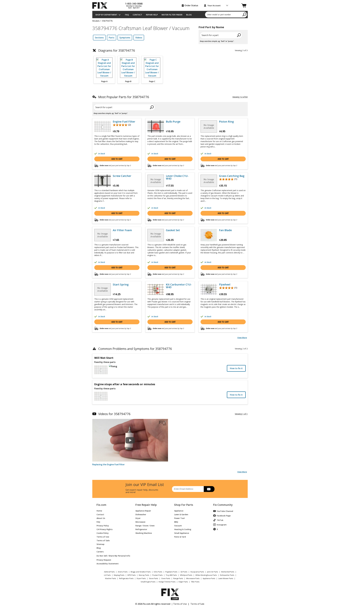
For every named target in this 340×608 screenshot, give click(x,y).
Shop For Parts (183, 505)
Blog (189, 14)
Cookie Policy (103, 533)
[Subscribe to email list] (209, 489)
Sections (99, 37)
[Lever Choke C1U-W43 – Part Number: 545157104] (155, 181)
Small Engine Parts (148, 582)
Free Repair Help (146, 505)
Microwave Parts (193, 578)
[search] (244, 14)
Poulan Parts (157, 575)
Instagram (222, 524)
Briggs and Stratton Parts (141, 572)
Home (99, 510)
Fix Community (223, 505)
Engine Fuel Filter (124, 121)
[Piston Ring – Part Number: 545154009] (209, 126)
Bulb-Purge (173, 121)
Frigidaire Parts (171, 572)
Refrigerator (141, 529)
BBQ (176, 521)
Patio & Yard (180, 536)
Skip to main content (170, 3)
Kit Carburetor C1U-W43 (179, 286)
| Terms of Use (179, 603)
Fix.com (101, 505)
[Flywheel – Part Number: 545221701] (209, 289)
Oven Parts (165, 578)
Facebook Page (224, 515)
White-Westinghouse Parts (206, 575)
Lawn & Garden (181, 514)
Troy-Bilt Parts (171, 575)
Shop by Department (106, 14)
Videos (138, 37)
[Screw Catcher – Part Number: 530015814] (102, 181)
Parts (111, 37)
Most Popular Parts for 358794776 (123, 97)
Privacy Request (104, 559)
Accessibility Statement (108, 563)
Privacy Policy (103, 525)
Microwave (140, 521)
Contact (137, 14)
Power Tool (179, 518)
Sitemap (100, 544)
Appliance (178, 510)
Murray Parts (144, 575)
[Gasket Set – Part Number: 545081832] (155, 235)
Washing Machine (143, 533)
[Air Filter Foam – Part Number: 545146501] (102, 235)
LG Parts (107, 575)
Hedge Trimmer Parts (167, 582)
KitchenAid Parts (227, 572)
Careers (100, 551)
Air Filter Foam (122, 230)
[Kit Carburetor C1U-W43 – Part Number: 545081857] (155, 289)
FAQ (127, 14)
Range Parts (178, 578)
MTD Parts (132, 575)
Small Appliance (181, 533)
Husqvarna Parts (197, 572)
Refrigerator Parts (126, 578)
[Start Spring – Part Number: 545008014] (102, 289)
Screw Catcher (122, 176)
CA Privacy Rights (104, 529)
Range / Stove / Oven (145, 525)
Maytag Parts (119, 575)
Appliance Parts (209, 578)
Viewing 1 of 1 (241, 413)
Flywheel (224, 284)
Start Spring (121, 284)
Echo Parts (158, 572)
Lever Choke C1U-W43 (177, 177)
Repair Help (152, 14)
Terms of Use (103, 536)
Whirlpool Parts (186, 575)
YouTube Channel (225, 511)
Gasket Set (173, 230)
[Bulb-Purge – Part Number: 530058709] (155, 126)
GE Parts (183, 572)
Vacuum (178, 525)
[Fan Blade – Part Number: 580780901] (209, 235)
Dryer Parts (141, 578)
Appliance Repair (143, 510)
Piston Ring (226, 121)
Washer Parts (110, 578)
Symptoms (124, 37)
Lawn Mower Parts (225, 578)
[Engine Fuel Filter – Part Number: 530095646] (102, 126)
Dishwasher (140, 514)
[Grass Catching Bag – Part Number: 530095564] (209, 181)
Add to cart (116, 158)
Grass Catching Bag (231, 176)
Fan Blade (225, 230)
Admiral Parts (109, 572)
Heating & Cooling (182, 529)
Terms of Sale (103, 540)
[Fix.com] (101, 5)
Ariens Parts (123, 572)
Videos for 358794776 (114, 413)
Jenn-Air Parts (212, 572)
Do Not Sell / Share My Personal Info (112, 555)
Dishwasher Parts (227, 575)
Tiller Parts (195, 582)
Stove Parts (153, 578)
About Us (101, 518)
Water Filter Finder (172, 14)
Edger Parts (183, 582)
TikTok (220, 520)
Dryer (138, 518)
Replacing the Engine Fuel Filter (108, 464)
